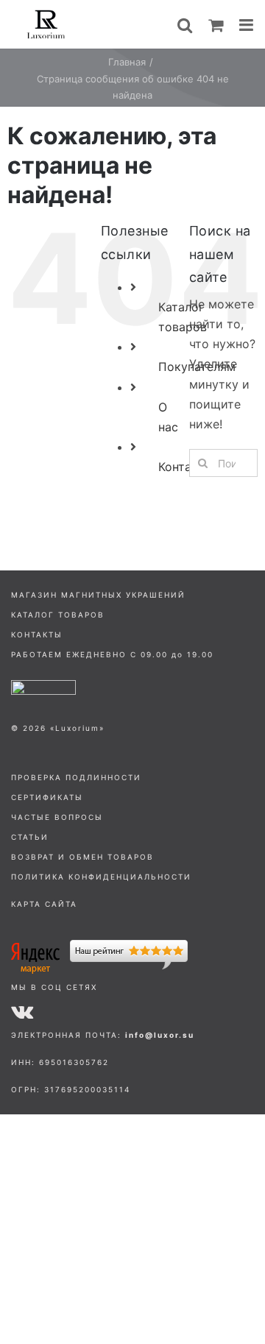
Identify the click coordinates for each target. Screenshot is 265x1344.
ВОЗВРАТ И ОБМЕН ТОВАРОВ (82, 856)
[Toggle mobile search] (184, 25)
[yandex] (99, 945)
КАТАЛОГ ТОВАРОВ (58, 614)
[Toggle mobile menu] (247, 25)
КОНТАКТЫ (37, 634)
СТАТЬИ (30, 836)
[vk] (22, 1011)
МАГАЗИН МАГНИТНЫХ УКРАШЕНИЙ (98, 594)
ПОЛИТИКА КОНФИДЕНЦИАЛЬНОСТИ (101, 876)
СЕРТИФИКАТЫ (47, 797)
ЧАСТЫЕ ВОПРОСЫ (57, 817)
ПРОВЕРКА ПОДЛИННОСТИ (76, 777)
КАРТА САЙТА (44, 903)
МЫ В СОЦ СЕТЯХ (54, 987)
